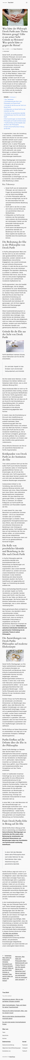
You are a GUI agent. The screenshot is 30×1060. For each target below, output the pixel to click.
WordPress (12, 1056)
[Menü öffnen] (27, 3)
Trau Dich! (10, 2)
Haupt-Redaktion (17, 49)
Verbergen (12, 97)
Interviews (6, 51)
